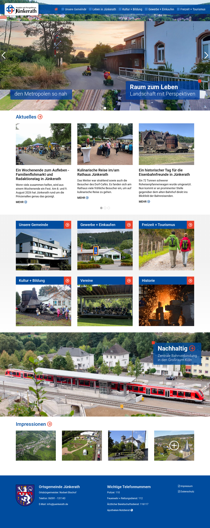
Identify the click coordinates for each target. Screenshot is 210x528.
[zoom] (36, 446)
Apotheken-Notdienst (118, 510)
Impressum (186, 486)
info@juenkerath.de (57, 504)
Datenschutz (187, 491)
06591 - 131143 (56, 498)
